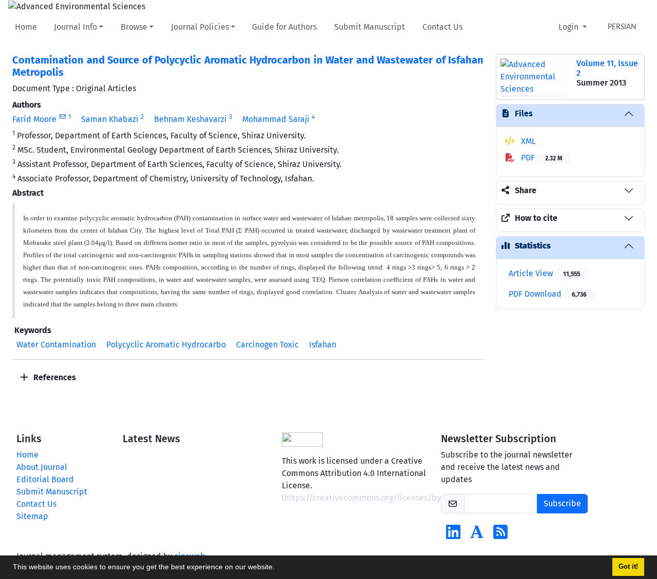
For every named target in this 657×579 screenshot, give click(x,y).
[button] (278, 568)
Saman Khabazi (110, 119)
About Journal (41, 467)
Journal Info (75, 27)
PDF (540, 157)
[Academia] (477, 535)
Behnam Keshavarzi (190, 119)
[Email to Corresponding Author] (62, 116)
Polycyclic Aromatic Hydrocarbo (166, 344)
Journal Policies (200, 27)
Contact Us (442, 27)
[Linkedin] (453, 535)
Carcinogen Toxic (267, 344)
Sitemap (32, 516)
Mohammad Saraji (276, 119)
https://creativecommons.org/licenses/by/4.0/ (372, 498)
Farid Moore (34, 119)
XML (527, 141)
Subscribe (562, 503)
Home (26, 27)
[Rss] (500, 535)
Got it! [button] (628, 566)
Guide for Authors (284, 27)
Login (569, 27)
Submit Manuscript (369, 27)
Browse (134, 27)
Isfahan (322, 344)
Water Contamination (56, 344)
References (53, 377)
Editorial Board (45, 479)
